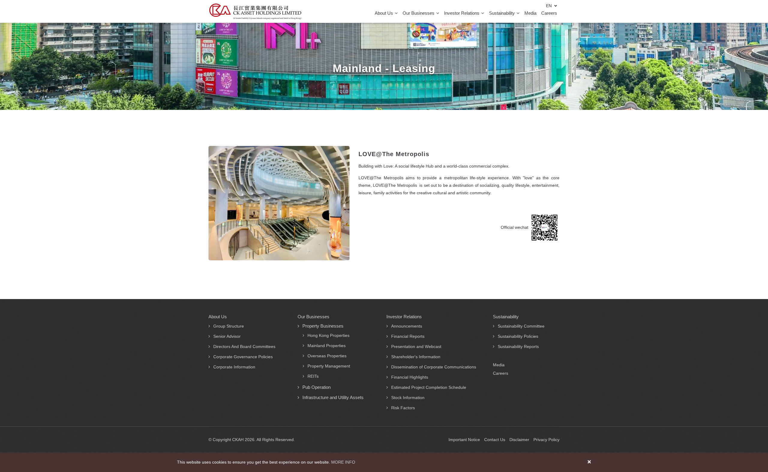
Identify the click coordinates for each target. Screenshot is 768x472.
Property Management (329, 366)
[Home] (255, 11)
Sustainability (502, 13)
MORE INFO (343, 462)
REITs (313, 376)
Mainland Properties (327, 345)
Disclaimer (519, 439)
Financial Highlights (409, 377)
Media (530, 13)
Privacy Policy (546, 439)
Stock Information (407, 397)
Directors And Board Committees (244, 346)
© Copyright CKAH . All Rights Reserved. (251, 439)
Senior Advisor (227, 336)
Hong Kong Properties (329, 335)
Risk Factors (403, 407)
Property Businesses (323, 325)
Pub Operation (316, 387)
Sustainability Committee (521, 326)
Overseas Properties (327, 355)
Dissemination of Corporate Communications (433, 367)
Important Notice (464, 439)
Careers (549, 13)
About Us (384, 13)
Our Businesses (419, 13)
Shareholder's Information (415, 356)
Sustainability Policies (518, 336)
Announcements (406, 326)
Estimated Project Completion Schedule (428, 387)
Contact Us (494, 439)
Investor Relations (462, 13)
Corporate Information (234, 367)
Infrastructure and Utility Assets (333, 397)
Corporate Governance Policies (243, 356)
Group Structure (228, 326)
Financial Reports (407, 336)
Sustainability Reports (518, 346)
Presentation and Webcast (416, 346)
